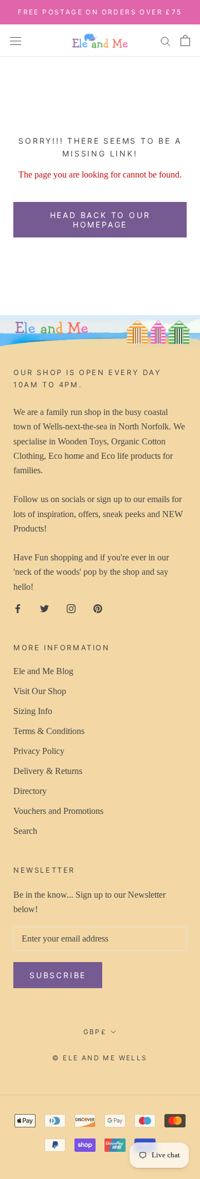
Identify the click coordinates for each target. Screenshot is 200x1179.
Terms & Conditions (48, 731)
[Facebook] (17, 607)
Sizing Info (32, 711)
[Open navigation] (15, 40)
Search (25, 831)
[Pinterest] (97, 607)
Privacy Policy (38, 751)
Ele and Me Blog (43, 671)
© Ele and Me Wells (99, 1058)
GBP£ (95, 1032)
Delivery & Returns (47, 771)
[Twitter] (44, 607)
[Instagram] (71, 607)
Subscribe (57, 975)
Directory (30, 791)
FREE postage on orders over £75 (100, 12)
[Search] (166, 40)
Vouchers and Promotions (58, 811)
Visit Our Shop (39, 691)
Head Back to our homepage (100, 219)
